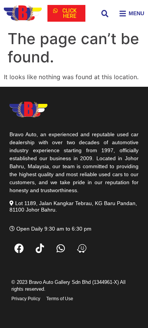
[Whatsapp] (60, 248)
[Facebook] (18, 248)
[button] (66, 13)
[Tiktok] (39, 248)
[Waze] (81, 248)
